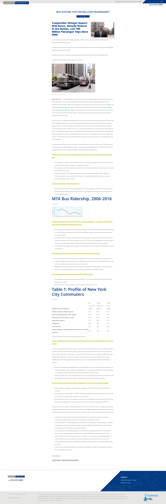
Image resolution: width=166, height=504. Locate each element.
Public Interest (56, 460)
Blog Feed (24, 494)
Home (149, 2)
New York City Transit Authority (70, 460)
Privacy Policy (17, 494)
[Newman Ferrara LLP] (16, 2)
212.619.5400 (156, 5)
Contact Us (156, 2)
